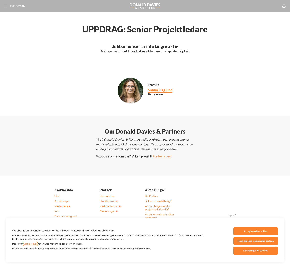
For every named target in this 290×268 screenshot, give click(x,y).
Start (57, 196)
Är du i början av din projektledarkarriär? (157, 207)
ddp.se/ (232, 215)
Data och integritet (65, 216)
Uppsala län (107, 196)
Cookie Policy (30, 244)
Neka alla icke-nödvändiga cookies (256, 241)
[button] (284, 6)
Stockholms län (109, 201)
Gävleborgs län (109, 211)
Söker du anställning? (158, 201)
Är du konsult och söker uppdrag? (159, 216)
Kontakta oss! (161, 156)
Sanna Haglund (160, 90)
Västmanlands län (110, 206)
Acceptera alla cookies (255, 231)
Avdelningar (61, 201)
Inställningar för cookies (255, 250)
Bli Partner (151, 196)
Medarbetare (62, 206)
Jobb (57, 211)
